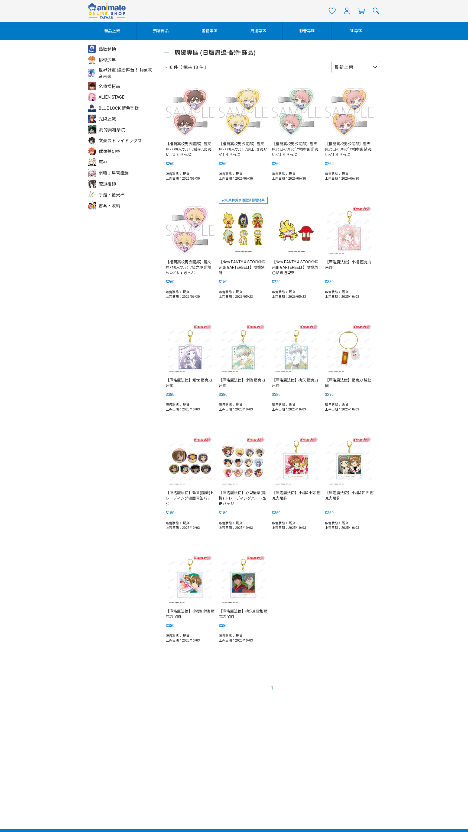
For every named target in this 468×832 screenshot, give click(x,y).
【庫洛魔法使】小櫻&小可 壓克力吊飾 (296, 495)
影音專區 (307, 31)
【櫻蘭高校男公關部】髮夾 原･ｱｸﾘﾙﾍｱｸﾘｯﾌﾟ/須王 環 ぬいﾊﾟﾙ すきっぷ (243, 149)
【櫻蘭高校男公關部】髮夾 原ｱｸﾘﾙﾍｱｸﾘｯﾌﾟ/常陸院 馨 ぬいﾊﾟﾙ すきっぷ (348, 149)
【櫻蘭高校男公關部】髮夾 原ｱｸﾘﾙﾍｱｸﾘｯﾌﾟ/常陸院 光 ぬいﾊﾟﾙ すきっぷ (295, 149)
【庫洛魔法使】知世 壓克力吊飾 (189, 383)
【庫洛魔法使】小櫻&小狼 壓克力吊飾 (190, 614)
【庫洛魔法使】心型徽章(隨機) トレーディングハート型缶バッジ (242, 498)
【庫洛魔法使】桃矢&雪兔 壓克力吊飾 (243, 614)
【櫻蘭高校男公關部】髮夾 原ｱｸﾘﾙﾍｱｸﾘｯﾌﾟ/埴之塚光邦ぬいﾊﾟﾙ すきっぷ (188, 267)
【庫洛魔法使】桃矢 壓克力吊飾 (295, 383)
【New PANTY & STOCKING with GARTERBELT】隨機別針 (242, 267)
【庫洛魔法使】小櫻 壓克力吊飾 (348, 265)
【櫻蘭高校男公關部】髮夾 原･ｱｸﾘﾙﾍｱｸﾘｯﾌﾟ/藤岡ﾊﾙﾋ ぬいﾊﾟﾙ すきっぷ (189, 149)
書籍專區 (210, 31)
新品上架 (112, 31)
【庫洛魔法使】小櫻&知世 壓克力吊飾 (349, 495)
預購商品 (161, 31)
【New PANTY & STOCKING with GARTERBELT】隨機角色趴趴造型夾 (295, 267)
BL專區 (356, 31)
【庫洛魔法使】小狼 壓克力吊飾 (242, 383)
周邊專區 (258, 31)
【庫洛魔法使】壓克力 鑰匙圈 (348, 383)
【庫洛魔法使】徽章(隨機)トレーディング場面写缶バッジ (190, 498)
